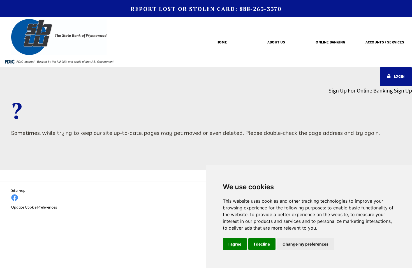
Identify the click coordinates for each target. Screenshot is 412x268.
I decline (262, 244)
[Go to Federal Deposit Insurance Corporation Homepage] (59, 61)
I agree (234, 244)
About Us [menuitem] (276, 42)
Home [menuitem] (221, 42)
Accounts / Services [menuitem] (384, 42)
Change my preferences (305, 244)
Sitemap (18, 190)
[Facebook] (14, 198)
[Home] (59, 38)
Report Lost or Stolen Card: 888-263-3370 (206, 9)
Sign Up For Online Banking (360, 90)
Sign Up (403, 90)
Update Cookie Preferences (34, 207)
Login (399, 76)
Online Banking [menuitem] (330, 42)
